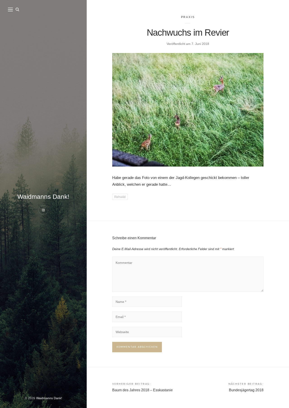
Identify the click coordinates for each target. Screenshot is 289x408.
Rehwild (120, 197)
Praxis (188, 17)
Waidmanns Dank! (43, 196)
